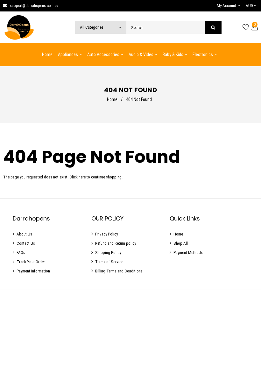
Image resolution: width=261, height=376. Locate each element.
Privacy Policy (106, 234)
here (82, 177)
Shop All (180, 243)
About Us (24, 234)
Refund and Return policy (115, 243)
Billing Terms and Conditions (119, 271)
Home (112, 99)
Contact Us (26, 243)
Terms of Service (109, 261)
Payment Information (33, 271)
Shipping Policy (108, 252)
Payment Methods (188, 252)
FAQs (21, 252)
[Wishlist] (246, 27)
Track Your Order (31, 261)
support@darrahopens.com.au (34, 6)
